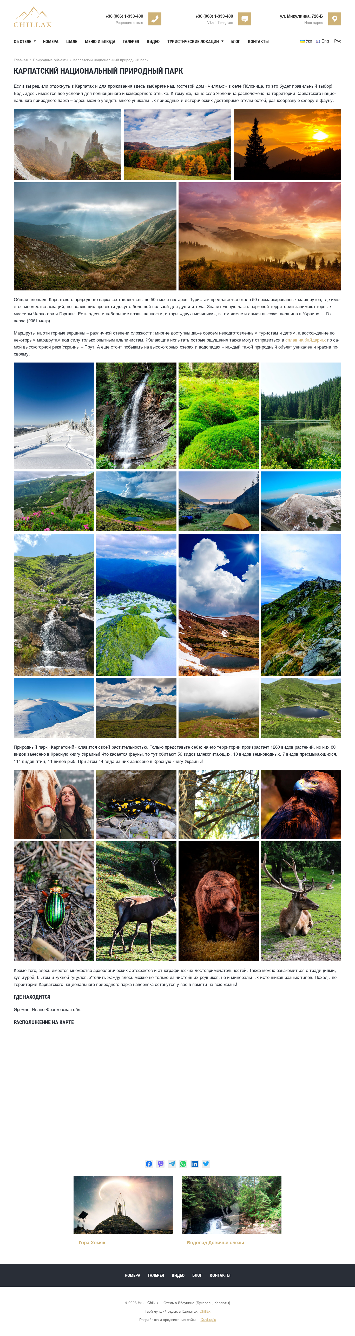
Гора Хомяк (92, 1242)
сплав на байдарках (305, 339)
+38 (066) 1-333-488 (124, 16)
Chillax (205, 1311)
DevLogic (208, 1319)
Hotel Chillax (32, 16)
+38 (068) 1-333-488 (214, 16)
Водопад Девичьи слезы (215, 1242)
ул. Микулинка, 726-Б (301, 16)
